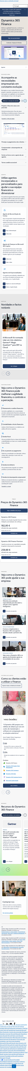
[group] (14, 341)
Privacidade (8, 1063)
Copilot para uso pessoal (6, 1026)
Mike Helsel (6, 947)
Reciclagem (25, 1032)
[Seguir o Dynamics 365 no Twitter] (3, 1024)
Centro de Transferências (9, 1030)
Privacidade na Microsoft (11, 1056)
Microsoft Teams (23, 1045)
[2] (2, 977)
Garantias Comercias (5, 1034)
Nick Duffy (21, 947)
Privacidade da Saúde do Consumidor (9, 1061)
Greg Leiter (22, 939)
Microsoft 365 (16, 1026)
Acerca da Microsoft (13, 1054)
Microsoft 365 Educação (6, 1037)
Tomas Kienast (21, 932)
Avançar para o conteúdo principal (9, 1)
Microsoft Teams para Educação (15, 1036)
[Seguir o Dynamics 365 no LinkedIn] (7, 1024)
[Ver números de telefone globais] (13, 1066)
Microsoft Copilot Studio (12, 780)
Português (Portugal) (5, 1058)
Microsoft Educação (15, 1034)
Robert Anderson (6, 932)
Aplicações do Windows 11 (16, 1028)
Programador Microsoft (15, 1047)
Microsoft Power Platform (6, 1052)
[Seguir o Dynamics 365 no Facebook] (14, 1024)
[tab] (11, 100)
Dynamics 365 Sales (11, 773)
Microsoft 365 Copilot (12, 1045)
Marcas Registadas (9, 1065)
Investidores (20, 1056)
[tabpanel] (14, 135)
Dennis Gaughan (6, 942)
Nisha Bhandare (5, 948)
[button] (14, 52)
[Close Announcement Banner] (25, 9)
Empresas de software (18, 1052)
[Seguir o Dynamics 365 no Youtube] (11, 1024)
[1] (2, 926)
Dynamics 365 (22, 1043)
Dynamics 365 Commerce (12, 770)
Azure (17, 1043)
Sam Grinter (4, 933)
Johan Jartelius (14, 932)
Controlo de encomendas (15, 1032)
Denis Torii (10, 933)
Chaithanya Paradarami (18, 933)
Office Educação (16, 1037)
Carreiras (5, 1054)
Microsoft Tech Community (6, 1050)
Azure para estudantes (14, 1041)
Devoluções (6, 1032)
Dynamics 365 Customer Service (14, 777)
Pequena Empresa (4, 1047)
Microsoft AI (3, 1043)
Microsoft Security (10, 1043)
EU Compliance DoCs (10, 1067)
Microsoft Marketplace (19, 1050)
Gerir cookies (14, 1063)
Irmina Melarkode (14, 947)
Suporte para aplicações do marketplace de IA (14, 1048)
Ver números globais (8, 913)
